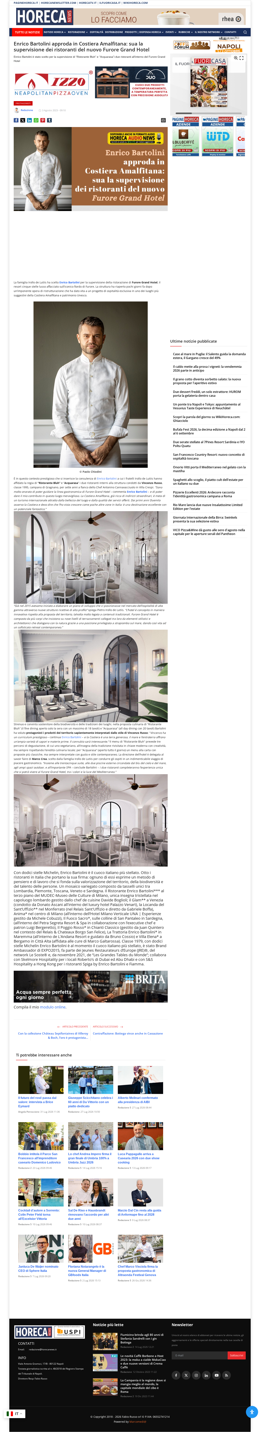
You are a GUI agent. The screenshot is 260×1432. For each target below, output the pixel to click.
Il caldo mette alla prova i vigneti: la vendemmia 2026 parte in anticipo (207, 368)
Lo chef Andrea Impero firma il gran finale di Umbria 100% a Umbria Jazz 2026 (89, 1158)
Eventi (170, 32)
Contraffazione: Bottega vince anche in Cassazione (128, 1033)
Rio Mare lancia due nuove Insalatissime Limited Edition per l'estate (207, 507)
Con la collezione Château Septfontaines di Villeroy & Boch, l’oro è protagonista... (53, 1035)
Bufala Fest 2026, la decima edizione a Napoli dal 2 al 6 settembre (209, 431)
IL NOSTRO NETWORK (207, 32)
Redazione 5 (124, 1107)
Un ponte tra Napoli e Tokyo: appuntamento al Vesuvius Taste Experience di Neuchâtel (206, 406)
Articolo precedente (75, 1026)
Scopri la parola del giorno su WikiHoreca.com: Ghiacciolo (206, 419)
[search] (245, 32)
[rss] (226, 1375)
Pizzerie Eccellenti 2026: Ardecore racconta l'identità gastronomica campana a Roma (204, 494)
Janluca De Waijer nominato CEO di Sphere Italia (38, 1268)
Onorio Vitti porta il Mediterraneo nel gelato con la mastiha (209, 469)
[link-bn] (159, 17)
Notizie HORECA (53, 32)
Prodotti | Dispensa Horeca (143, 32)
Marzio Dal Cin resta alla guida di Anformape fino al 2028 (139, 1212)
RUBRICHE (184, 32)
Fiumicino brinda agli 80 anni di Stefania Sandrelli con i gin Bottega (141, 1338)
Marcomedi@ (137, 1421)
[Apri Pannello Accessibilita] (252, 1412)
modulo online (52, 1007)
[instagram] (196, 1375)
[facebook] (176, 1375)
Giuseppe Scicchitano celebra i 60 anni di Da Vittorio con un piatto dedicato (90, 1102)
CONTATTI (230, 32)
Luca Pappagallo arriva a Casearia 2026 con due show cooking (138, 1158)
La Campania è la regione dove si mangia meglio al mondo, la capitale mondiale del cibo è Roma (143, 1386)
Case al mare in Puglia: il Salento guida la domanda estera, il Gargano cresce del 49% (209, 356)
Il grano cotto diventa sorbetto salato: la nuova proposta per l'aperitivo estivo (207, 381)
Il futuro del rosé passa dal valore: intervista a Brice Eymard (37, 1102)
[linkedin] (206, 1375)
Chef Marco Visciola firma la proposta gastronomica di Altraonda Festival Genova (138, 1271)
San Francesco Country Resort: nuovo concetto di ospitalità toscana (209, 456)
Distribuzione (114, 32)
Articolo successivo (106, 1026)
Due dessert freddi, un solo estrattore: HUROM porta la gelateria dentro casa (207, 393)
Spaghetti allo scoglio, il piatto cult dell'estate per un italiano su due (208, 481)
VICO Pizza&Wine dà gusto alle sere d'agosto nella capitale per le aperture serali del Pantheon (209, 532)
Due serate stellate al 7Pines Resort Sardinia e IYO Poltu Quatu (209, 444)
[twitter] (186, 1375)
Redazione (74, 1111)
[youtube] (216, 1375)
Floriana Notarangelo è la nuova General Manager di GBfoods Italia (87, 1271)
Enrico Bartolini (107, 478)
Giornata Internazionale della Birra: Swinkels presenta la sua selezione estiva (205, 519)
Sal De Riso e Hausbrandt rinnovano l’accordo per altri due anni (88, 1214)
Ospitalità (96, 32)
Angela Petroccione (28, 1111)
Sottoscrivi (236, 1355)
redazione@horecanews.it (43, 1349)
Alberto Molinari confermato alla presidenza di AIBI (138, 1100)
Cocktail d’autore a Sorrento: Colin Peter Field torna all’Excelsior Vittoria (39, 1214)
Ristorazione (76, 32)
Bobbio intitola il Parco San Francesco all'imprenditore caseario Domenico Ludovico (39, 1158)
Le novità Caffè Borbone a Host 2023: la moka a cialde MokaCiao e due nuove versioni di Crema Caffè (143, 1361)
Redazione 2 (25, 1168)
